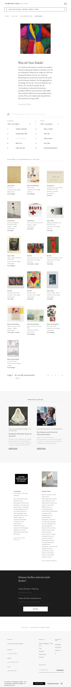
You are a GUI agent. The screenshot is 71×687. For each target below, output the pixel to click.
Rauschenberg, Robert (50, 148)
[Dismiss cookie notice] (61, 683)
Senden (35, 609)
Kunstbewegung (26, 16)
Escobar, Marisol (21, 138)
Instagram (58, 645)
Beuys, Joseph (48, 129)
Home (7, 16)
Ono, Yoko (47, 143)
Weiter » (17, 378)
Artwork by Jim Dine (24, 104)
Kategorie (10, 121)
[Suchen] (64, 9)
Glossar (14, 16)
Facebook (58, 647)
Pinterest (58, 650)
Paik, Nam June (20, 148)
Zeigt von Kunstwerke (21, 375)
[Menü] (65, 3)
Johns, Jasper (48, 138)
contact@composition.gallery (15, 644)
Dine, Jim (47, 134)
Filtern (42, 121)
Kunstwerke (42, 654)
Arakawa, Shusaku (21, 129)
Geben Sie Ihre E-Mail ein (28, 589)
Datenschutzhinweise (53, 683)
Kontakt (41, 657)
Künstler (41, 651)
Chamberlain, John (21, 134)
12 (62, 375)
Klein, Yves (19, 143)
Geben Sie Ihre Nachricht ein (29, 598)
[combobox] (35, 9)
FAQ (40, 648)
